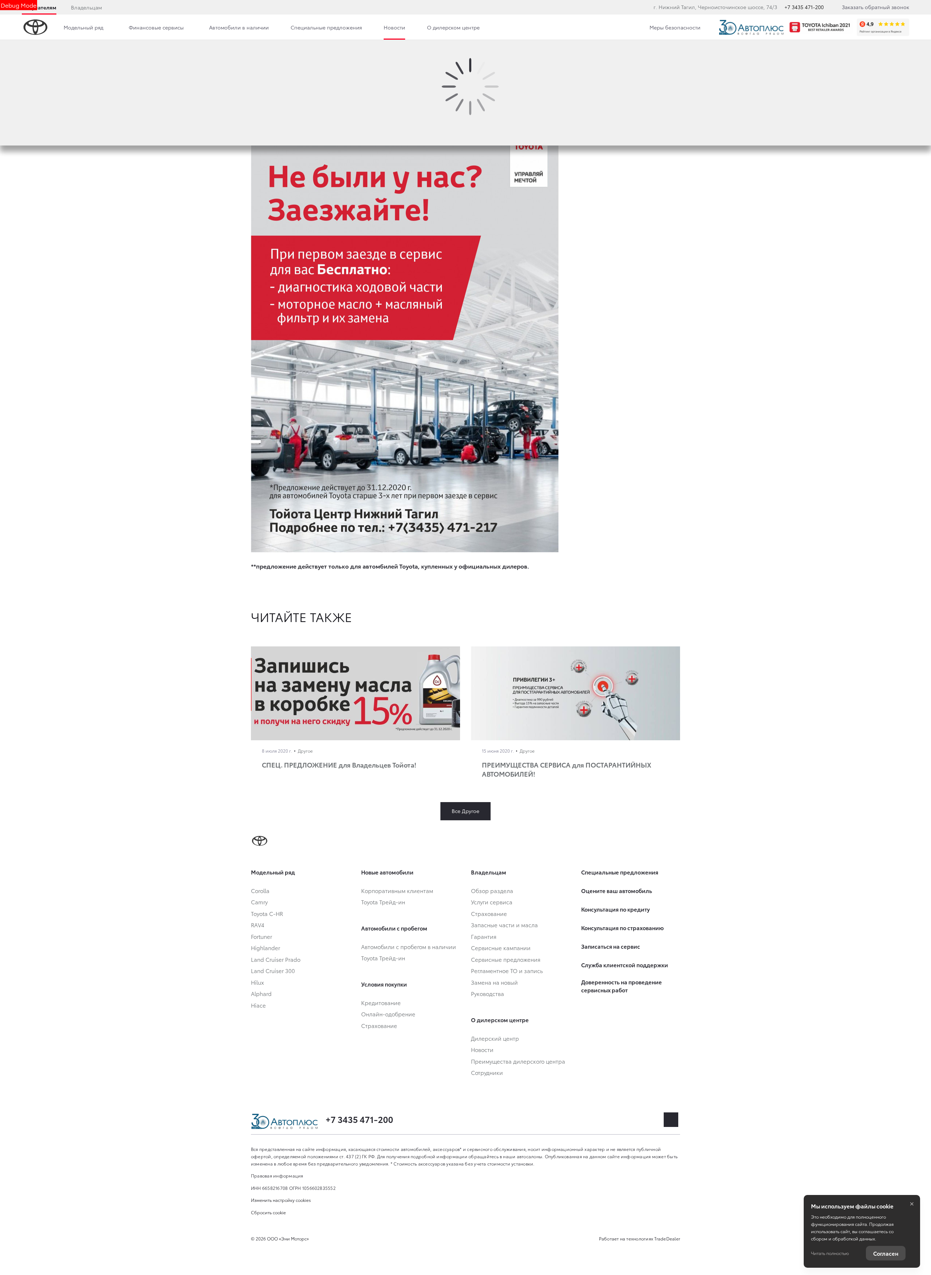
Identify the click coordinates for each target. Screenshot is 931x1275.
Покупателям (39, 7)
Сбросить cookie (268, 1212)
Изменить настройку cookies (281, 1200)
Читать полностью (830, 1253)
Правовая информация (277, 1175)
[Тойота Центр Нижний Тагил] (751, 27)
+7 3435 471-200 (804, 7)
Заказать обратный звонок (875, 7)
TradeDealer (667, 1238)
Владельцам (86, 7)
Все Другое (465, 810)
